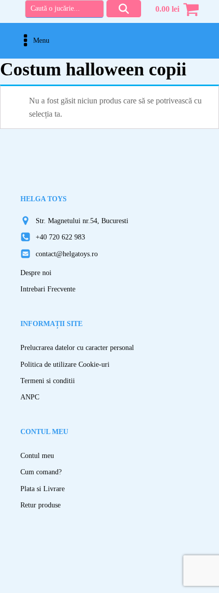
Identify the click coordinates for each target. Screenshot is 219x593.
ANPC (29, 397)
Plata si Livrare (42, 489)
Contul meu (37, 456)
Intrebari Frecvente (47, 289)
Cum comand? (41, 472)
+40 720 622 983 (60, 237)
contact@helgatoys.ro (67, 254)
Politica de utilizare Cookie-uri (65, 364)
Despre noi (35, 273)
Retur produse (40, 505)
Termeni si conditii (47, 381)
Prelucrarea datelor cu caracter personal (77, 348)
